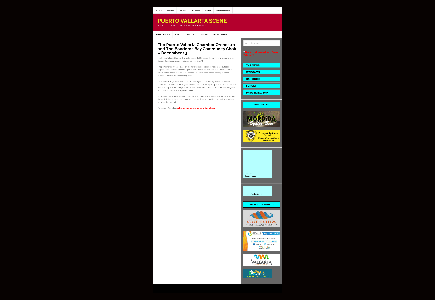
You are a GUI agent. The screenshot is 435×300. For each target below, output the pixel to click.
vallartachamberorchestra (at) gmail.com (196, 108)
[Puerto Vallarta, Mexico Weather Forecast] (261, 55)
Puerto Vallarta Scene (192, 21)
